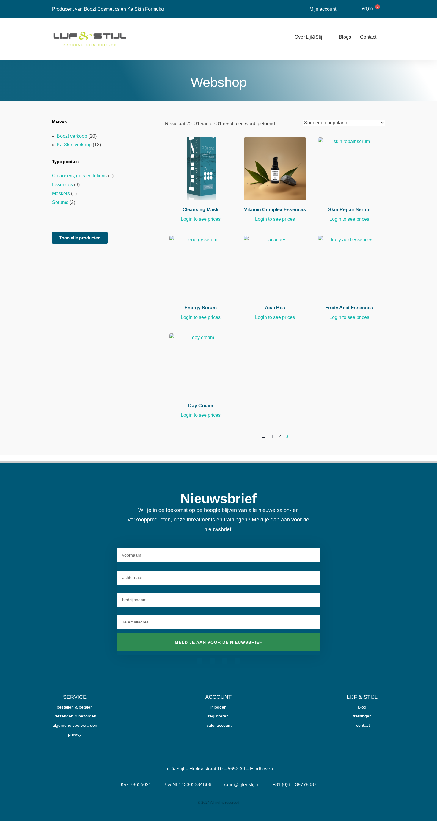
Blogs (345, 37)
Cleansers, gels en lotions (79, 175)
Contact (368, 37)
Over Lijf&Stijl (309, 37)
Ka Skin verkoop (74, 144)
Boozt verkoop (72, 136)
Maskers (61, 193)
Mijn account (322, 9)
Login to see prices (201, 219)
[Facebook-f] (199, 661)
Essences (62, 184)
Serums (60, 202)
